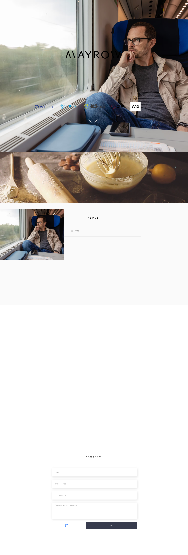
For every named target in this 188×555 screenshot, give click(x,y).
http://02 (74, 231)
